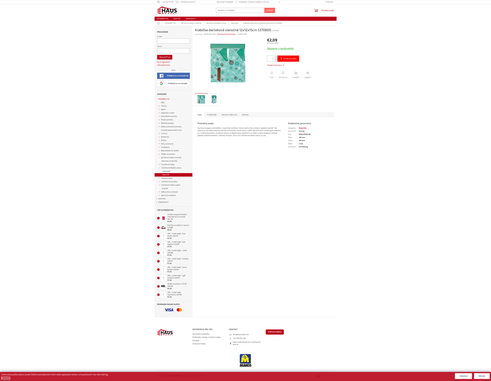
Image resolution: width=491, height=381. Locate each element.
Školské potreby (167, 123)
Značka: (242, 34)
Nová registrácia (163, 62)
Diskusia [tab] (245, 114)
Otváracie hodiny (199, 344)
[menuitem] (163, 19)
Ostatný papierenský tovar (171, 130)
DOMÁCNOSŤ (163, 202)
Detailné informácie (274, 65)
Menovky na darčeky (169, 161)
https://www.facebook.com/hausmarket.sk (246, 343)
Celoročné (166, 171)
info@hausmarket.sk (241, 334)
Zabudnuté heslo (163, 65)
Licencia (164, 133)
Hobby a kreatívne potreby (171, 126)
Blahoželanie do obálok (170, 150)
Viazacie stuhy (167, 178)
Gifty (163, 102)
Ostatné (165, 188)
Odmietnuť (463, 376)
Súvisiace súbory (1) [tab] (229, 114)
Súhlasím (482, 376)
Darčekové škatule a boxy (171, 168)
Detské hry (165, 137)
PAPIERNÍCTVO (163, 99)
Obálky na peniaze (168, 154)
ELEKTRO (161, 198)
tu (107, 374)
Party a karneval (167, 144)
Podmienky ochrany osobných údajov (254, 2)
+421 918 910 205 (239, 338)
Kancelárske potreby (169, 116)
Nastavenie (6, 378)
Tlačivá (163, 106)
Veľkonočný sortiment (169, 192)
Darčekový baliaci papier (171, 185)
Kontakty (195, 340)
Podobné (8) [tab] (211, 114)
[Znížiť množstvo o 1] (276, 60)
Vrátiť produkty (275, 332)
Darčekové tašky (168, 164)
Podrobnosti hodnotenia (226, 34)
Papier (163, 109)
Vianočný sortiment (168, 195)
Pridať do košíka (290, 58)
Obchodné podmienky (225, 2)
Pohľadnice (165, 147)
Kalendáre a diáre (167, 113)
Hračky (163, 140)
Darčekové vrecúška (169, 181)
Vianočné (165, 175)
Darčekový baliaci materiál (171, 157)
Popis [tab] (200, 114)
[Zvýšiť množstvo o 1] (276, 57)
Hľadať (269, 10)
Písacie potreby (167, 119)
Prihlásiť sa (164, 57)
